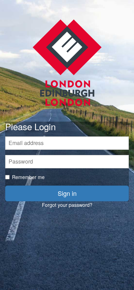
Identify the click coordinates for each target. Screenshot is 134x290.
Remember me (28, 177)
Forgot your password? (67, 204)
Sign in (67, 193)
